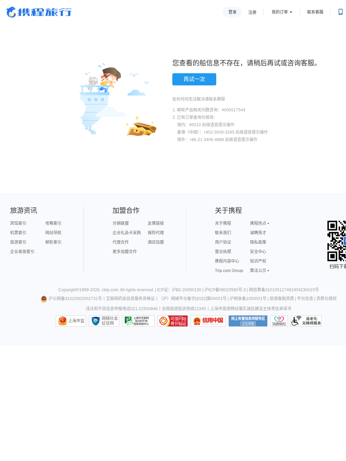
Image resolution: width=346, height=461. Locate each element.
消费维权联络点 (279, 321)
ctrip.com (110, 290)
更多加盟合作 (125, 251)
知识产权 (258, 261)
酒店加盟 (156, 242)
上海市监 (76, 321)
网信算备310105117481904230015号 (284, 290)
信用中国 (208, 321)
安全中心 (258, 251)
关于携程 (223, 223)
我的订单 (280, 12)
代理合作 (121, 242)
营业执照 (223, 251)
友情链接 (156, 223)
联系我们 (223, 233)
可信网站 (172, 321)
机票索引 (18, 233)
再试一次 (194, 79)
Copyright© (68, 290)
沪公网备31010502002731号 (75, 298)
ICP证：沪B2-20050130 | (180, 290)
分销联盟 (121, 223)
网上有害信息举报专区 (248, 321)
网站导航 (53, 233)
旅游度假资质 (282, 298)
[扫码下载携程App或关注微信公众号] (340, 12)
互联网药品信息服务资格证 (130, 298)
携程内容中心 (227, 261)
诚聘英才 (258, 233)
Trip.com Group (229, 270)
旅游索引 (18, 242)
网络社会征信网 (110, 321)
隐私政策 (258, 242)
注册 (252, 12)
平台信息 (305, 298)
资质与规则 (326, 298)
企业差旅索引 (22, 251)
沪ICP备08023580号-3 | (226, 290)
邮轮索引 (53, 242)
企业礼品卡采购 (127, 233)
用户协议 (223, 242)
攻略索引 (53, 223)
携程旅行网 (39, 12)
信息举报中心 (138, 321)
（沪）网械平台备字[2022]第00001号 (193, 298)
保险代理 (156, 233)
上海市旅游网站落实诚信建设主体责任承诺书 (250, 308)
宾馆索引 (18, 223)
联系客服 (315, 12)
